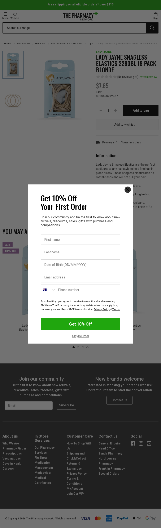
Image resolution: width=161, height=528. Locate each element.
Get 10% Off (80, 324)
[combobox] (48, 290)
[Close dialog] (128, 190)
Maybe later (80, 336)
